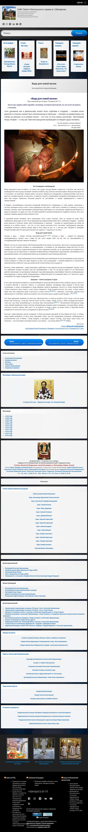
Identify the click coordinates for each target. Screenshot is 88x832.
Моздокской (17, 471)
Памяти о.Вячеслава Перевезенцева (16, 654)
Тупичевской (58, 471)
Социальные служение (12, 368)
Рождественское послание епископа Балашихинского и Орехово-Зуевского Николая (44, 716)
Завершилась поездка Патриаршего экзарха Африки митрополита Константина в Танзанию (19, 785)
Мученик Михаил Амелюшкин (44, 548)
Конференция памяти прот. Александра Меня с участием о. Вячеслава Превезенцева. (32, 622)
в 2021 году (8, 422)
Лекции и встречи (9, 633)
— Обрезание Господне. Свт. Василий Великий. (44, 402)
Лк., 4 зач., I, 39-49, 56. (28, 473)
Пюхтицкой (41, 469)
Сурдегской (50, 471)
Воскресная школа (11, 360)
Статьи (40, 43)
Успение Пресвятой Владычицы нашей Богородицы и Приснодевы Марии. (41, 465)
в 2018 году (8, 428)
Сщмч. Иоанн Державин (44, 508)
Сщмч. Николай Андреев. (44, 526)
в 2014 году (8, 435)
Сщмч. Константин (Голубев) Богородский (44, 501)
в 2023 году (8, 418)
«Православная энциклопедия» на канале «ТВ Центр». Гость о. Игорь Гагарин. (29, 610)
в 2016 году (8, 431)
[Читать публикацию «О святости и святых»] (78, 55)
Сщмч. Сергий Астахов (44, 505)
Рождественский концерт (44, 691)
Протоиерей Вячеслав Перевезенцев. (17, 568)
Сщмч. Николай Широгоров (44, 537)
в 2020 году (8, 424)
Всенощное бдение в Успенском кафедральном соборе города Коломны (76, 806)
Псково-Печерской (17, 469)
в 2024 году (8, 416)
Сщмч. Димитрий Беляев (44, 515)
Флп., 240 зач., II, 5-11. (45, 473)
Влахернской (67, 471)
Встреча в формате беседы (44, 638)
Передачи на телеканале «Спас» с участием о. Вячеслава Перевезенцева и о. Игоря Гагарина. (34, 612)
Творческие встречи (10, 686)
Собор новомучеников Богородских (15, 489)
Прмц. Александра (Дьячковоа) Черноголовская (44, 497)
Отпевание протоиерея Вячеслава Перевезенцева (44, 666)
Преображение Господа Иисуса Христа (9, 64)
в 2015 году (8, 433)
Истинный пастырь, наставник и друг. (44, 670)
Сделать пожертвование (12, 366)
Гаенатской (30, 471)
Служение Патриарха (35, 778)
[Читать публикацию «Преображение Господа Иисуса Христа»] (9, 53)
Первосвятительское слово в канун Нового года (44, 723)
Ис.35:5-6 (52, 291)
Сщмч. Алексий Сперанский (44, 519)
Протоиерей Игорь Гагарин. (13, 592)
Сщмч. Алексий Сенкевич (44, 512)
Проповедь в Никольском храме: (14, 375)
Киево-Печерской (72, 467)
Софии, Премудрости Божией (19, 467)
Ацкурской (63, 469)
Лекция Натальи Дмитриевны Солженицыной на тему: (44, 641)
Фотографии (8, 43)
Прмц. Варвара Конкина (44, 544)
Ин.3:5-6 (51, 309)
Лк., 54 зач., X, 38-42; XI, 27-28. (61, 473)
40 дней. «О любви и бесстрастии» (44, 663)
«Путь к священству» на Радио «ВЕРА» (17, 574)
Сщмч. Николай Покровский (44, 523)
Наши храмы (9, 364)
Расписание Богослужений (13, 358)
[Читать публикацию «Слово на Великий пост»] (44, 53)
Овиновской (7, 469)
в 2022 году (8, 420)
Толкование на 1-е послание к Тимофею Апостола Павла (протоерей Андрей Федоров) (32, 576)
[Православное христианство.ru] (47, 815)
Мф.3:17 (57, 302)
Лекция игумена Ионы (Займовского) (44, 645)
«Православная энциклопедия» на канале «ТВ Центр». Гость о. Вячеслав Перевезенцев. (32, 608)
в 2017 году (8, 429)
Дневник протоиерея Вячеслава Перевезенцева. (20, 594)
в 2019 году (8, 426)
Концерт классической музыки (44, 695)
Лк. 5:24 (47, 235)
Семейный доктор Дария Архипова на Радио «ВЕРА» (21, 570)
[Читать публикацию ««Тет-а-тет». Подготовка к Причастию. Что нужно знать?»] (61, 55)
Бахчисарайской (76, 471)
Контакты (8, 362)
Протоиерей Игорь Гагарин (13, 572)
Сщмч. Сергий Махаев (44, 530)
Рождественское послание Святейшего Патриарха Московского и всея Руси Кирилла (44, 712)
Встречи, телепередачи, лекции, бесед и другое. (20, 620)
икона (71, 465)
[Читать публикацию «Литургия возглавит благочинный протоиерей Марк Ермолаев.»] (70, 748)
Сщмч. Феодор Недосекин (44, 541)
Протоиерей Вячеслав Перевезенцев (16, 588)
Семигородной (33, 469)
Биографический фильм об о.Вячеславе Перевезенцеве (44, 659)
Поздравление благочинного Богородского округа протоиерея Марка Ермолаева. (44, 720)
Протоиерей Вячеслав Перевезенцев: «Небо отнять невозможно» (44, 677)
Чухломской (38, 471)
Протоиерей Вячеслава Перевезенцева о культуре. (21, 590)
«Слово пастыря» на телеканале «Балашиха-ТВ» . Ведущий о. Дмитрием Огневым (30, 623)
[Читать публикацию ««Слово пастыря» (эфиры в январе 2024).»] (26, 55)
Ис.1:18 (63, 320)
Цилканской (70, 469)
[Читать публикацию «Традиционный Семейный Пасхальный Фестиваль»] (17, 748)
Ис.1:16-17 (74, 293)
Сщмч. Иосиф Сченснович (44, 533)
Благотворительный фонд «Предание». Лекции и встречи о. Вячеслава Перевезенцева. (32, 618)
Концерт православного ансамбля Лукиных (44, 698)
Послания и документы (11, 707)
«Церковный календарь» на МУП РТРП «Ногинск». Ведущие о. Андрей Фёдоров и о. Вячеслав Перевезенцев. (39, 625)
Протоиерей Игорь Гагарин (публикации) (44, 88)
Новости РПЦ (10, 778)
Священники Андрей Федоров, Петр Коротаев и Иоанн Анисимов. (25, 596)
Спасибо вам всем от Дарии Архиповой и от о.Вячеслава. (44, 673)
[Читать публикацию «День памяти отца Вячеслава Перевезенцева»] (44, 748)
